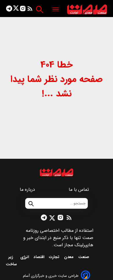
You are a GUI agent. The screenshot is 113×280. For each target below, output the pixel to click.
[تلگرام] (9, 9)
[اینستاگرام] (22, 9)
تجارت (55, 257)
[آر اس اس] (30, 9)
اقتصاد (39, 257)
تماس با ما (79, 189)
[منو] (56, 10)
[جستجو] (39, 9)
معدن (69, 257)
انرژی (25, 257)
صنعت (84, 257)
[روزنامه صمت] (87, 9)
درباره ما (28, 189)
